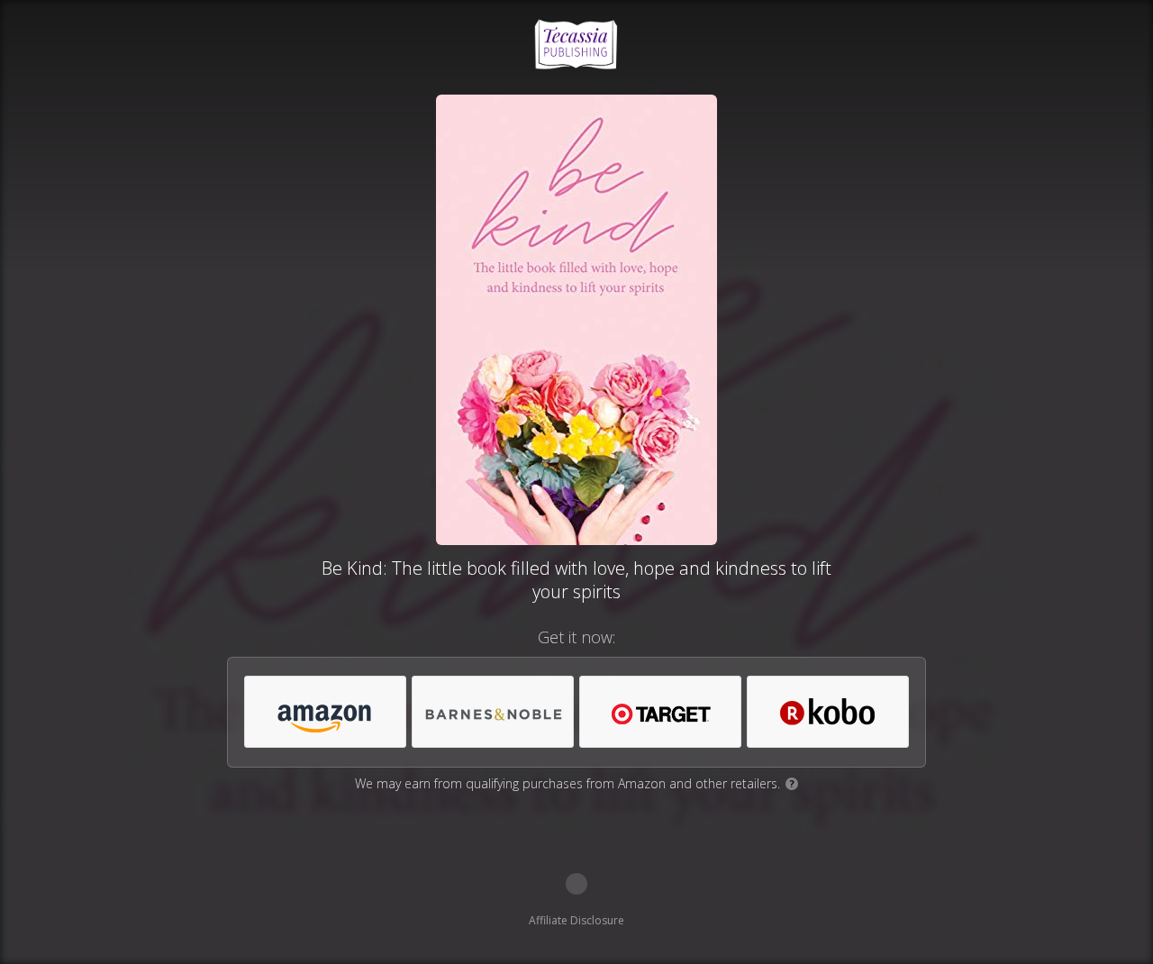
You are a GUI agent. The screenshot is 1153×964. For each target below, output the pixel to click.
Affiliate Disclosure (576, 920)
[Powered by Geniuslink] (576, 884)
